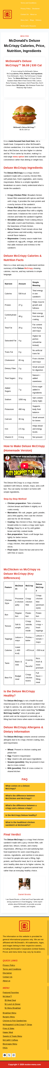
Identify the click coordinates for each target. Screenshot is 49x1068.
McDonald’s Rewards (28, 26)
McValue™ (7, 996)
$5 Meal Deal (10, 1000)
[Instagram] (13, 1055)
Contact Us (25, 14)
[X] (9, 1055)
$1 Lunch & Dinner (12, 1004)
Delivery (38, 20)
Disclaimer (36, 8)
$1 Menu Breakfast (13, 1008)
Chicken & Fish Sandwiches (15, 1021)
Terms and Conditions (28, 3)
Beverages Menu (10, 1044)
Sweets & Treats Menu (12, 1036)
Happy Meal (8, 1032)
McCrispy (28, 268)
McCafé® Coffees (10, 1040)
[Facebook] (5, 1055)
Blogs (32, 20)
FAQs (5, 1048)
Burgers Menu (9, 1017)
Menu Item (24, 20)
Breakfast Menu (9, 1013)
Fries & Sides (8, 1028)
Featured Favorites (11, 992)
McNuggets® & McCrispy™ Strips (17, 1025)
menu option (18, 157)
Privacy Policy (26, 8)
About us (33, 14)
